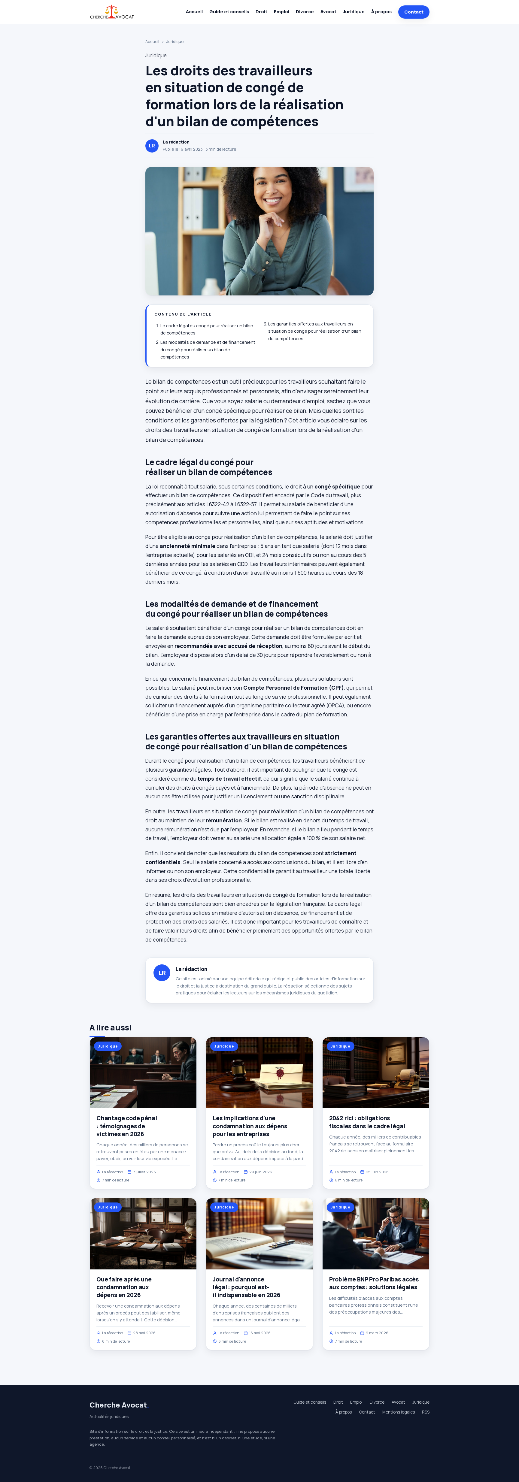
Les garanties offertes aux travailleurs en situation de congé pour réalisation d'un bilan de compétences (314, 331)
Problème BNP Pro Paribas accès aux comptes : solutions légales (374, 1283)
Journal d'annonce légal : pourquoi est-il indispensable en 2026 (246, 1287)
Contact (413, 12)
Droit (261, 11)
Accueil (194, 11)
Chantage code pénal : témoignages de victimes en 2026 (126, 1126)
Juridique (354, 11)
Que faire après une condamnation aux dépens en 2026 (123, 1287)
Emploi (281, 11)
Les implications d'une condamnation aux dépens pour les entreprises (250, 1126)
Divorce (305, 11)
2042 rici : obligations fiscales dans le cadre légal (367, 1122)
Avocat (328, 11)
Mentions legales (398, 1412)
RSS (425, 1412)
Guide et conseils (229, 11)
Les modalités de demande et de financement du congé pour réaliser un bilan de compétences (207, 349)
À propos (381, 11)
